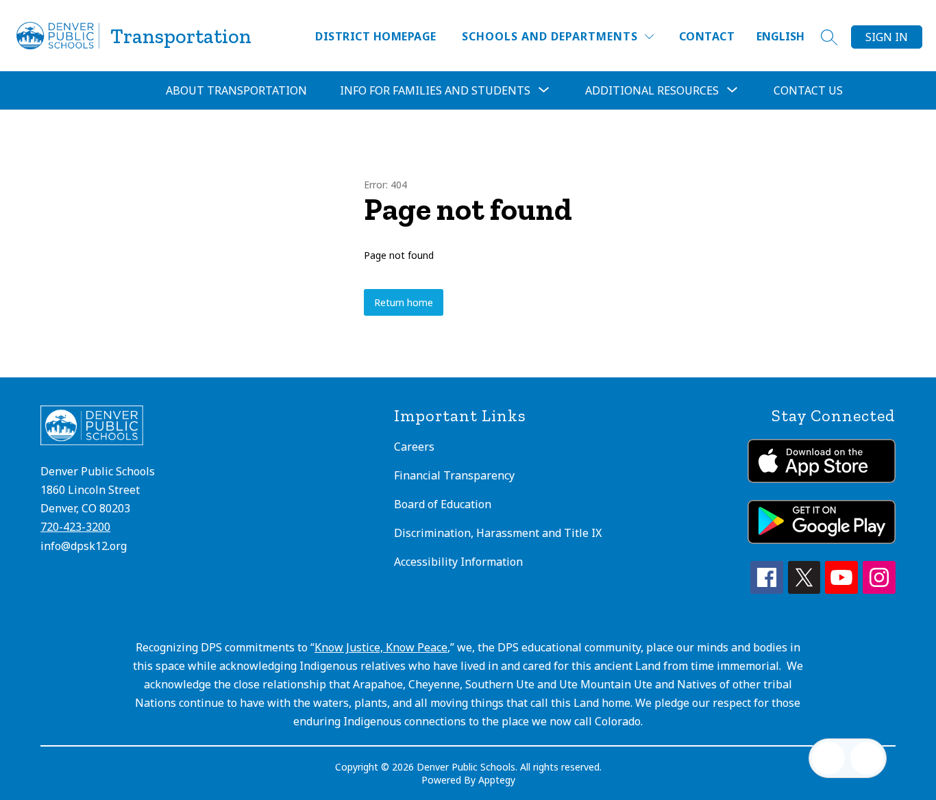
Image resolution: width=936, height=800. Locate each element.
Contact (707, 36)
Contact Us (808, 90)
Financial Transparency (454, 475)
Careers (414, 446)
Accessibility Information (458, 561)
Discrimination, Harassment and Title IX (498, 532)
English (780, 36)
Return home (403, 302)
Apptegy (496, 779)
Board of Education (442, 504)
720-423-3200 (75, 526)
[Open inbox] (828, 758)
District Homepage (375, 36)
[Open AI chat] (866, 758)
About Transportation (236, 90)
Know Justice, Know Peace (381, 647)
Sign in (886, 37)
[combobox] (788, 36)
